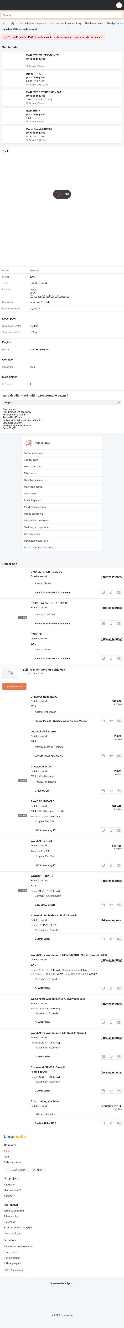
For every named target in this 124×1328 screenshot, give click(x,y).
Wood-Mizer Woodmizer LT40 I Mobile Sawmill (58, 1033)
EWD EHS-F (33, 110)
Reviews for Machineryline (18, 1227)
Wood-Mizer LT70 (41, 841)
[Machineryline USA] (22, 5)
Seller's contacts (12, 1162)
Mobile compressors (35, 507)
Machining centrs (33, 486)
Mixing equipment (33, 513)
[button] (119, 5)
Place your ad (14, 686)
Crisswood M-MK (41, 766)
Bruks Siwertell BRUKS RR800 (49, 603)
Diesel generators (33, 480)
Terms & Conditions (14, 1210)
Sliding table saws (33, 453)
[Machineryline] (12, 23)
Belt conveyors (32, 534)
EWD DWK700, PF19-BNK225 (42, 55)
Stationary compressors (36, 527)
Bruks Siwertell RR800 (39, 129)
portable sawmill (38, 283)
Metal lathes (30, 493)
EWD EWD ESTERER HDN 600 (43, 92)
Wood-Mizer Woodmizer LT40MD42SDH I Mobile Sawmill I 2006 (69, 955)
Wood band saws (33, 466)
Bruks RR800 (33, 73)
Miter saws (30, 473)
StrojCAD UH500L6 (42, 801)
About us (8, 1151)
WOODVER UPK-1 (42, 876)
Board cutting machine (45, 1101)
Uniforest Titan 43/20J (44, 696)
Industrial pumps (32, 500)
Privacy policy (11, 1216)
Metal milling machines (36, 520)
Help (6, 1156)
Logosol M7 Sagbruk (43, 731)
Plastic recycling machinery (38, 547)
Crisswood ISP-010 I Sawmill (48, 1067)
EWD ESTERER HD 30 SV (46, 571)
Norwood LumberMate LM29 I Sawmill (54, 915)
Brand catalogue (12, 1233)
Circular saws (31, 459)
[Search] (119, 15)
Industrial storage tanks (36, 540)
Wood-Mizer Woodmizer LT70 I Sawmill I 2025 (58, 999)
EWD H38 (36, 634)
